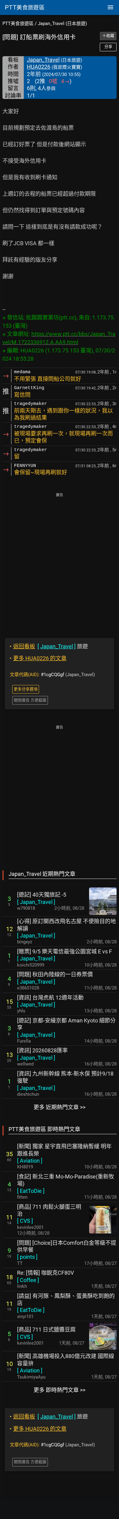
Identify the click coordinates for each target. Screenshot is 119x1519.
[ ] (36, 902)
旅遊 (49, 646)
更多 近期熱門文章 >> (59, 1107)
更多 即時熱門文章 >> (59, 1390)
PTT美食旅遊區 (18, 23)
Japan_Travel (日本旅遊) (62, 23)
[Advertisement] (59, 561)
